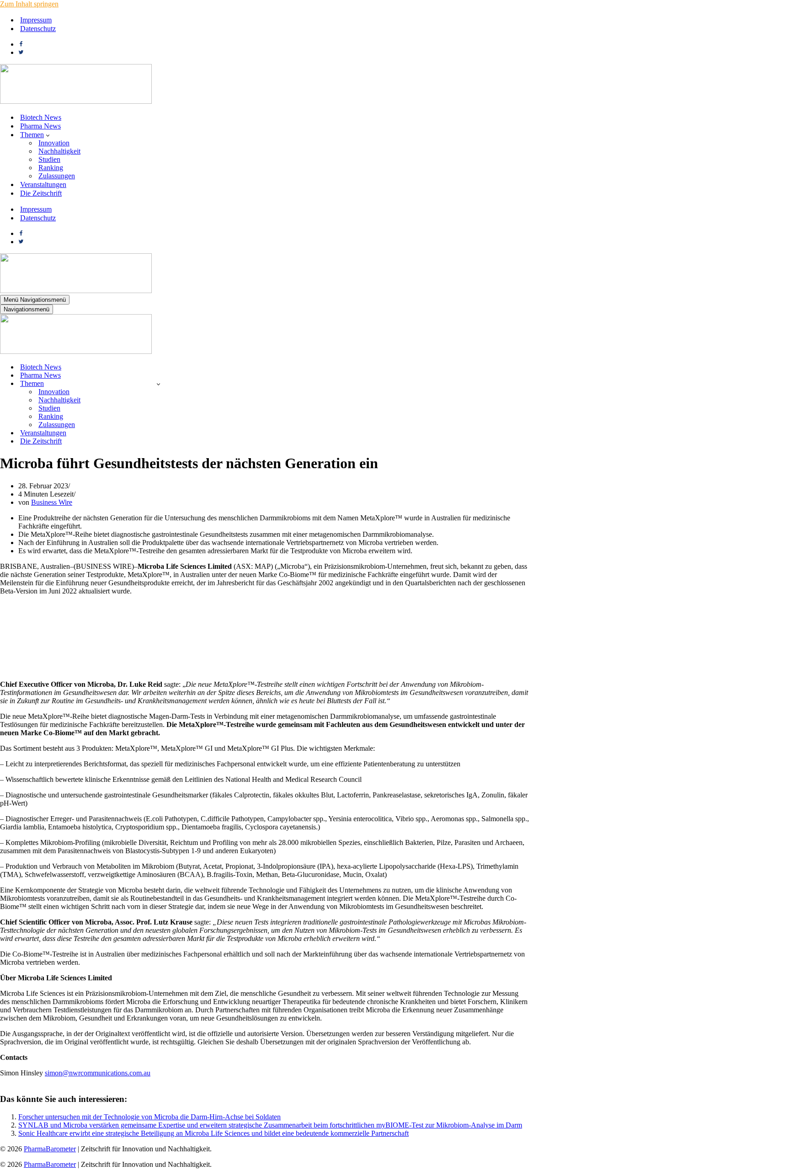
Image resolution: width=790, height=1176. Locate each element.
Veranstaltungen (43, 184)
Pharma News (40, 126)
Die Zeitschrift (41, 193)
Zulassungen (56, 176)
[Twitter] (21, 52)
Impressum (36, 20)
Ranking (50, 167)
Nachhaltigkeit (59, 151)
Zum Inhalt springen (29, 4)
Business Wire (51, 502)
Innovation (53, 143)
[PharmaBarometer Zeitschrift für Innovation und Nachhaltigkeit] (76, 101)
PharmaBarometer (50, 1149)
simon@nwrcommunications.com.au (97, 1073)
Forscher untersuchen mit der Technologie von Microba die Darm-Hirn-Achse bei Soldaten (149, 1117)
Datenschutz (38, 28)
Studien (49, 159)
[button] (47, 135)
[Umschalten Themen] (158, 384)
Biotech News (40, 117)
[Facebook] (21, 44)
